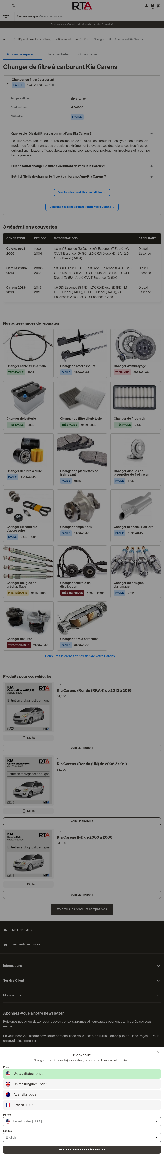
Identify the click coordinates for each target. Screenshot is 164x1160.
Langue (7, 1131)
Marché (7, 1114)
